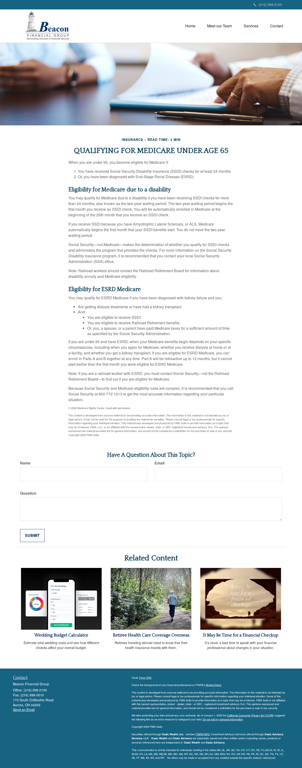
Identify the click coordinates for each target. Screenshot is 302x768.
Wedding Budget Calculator (61, 635)
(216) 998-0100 (270, 4)
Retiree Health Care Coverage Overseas (151, 635)
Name (25, 463)
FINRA (199, 734)
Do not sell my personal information (223, 719)
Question (28, 493)
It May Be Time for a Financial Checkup (240, 635)
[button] (219, 26)
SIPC (207, 734)
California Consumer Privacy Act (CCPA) (250, 715)
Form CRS (145, 677)
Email (159, 463)
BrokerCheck (213, 685)
